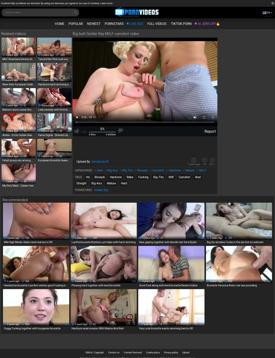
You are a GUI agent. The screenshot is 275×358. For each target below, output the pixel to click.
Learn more (106, 3)
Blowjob (142, 170)
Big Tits (128, 170)
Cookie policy (153, 352)
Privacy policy (171, 352)
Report (210, 131)
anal (198, 177)
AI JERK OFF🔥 (209, 24)
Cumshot (158, 170)
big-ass (96, 183)
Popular (76, 24)
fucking (143, 177)
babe (130, 177)
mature (111, 183)
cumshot (184, 177)
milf (171, 177)
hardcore (116, 177)
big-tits (158, 177)
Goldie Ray (101, 190)
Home (59, 24)
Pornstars (114, 24)
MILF (202, 170)
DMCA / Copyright (95, 352)
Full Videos (156, 24)
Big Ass (113, 170)
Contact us (114, 352)
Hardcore (175, 170)
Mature (190, 170)
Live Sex (136, 24)
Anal (100, 170)
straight (81, 183)
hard (124, 183)
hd (88, 177)
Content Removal (133, 352)
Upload (186, 352)
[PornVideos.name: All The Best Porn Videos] (137, 12)
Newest (93, 24)
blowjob (99, 177)
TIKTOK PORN (181, 24)
